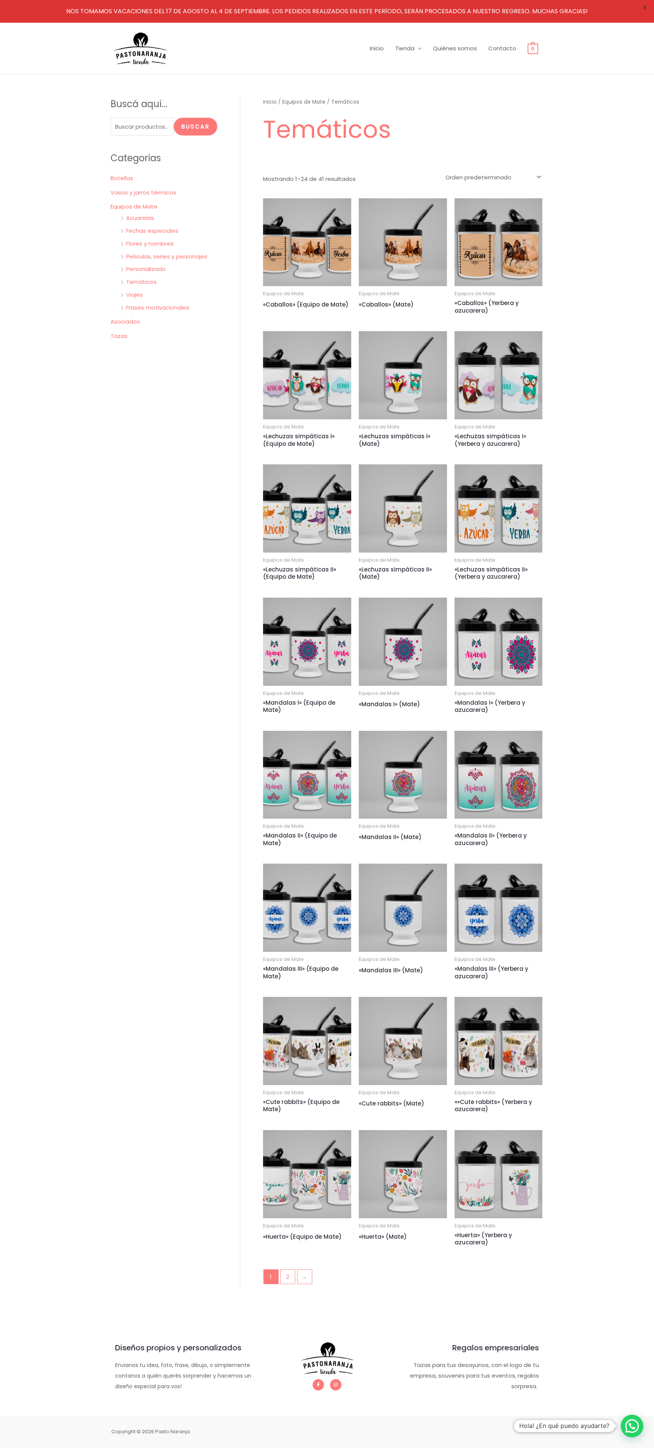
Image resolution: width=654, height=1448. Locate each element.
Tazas (119, 336)
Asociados (125, 321)
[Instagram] (335, 1384)
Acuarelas (140, 218)
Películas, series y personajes (166, 256)
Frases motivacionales (157, 307)
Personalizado (146, 269)
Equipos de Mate (134, 206)
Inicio (377, 48)
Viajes (134, 295)
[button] (632, 1426)
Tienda (404, 48)
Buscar (195, 127)
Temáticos (141, 282)
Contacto (502, 48)
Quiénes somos (455, 48)
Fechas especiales (152, 231)
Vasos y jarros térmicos (143, 192)
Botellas (122, 178)
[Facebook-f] (318, 1384)
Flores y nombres (150, 244)
